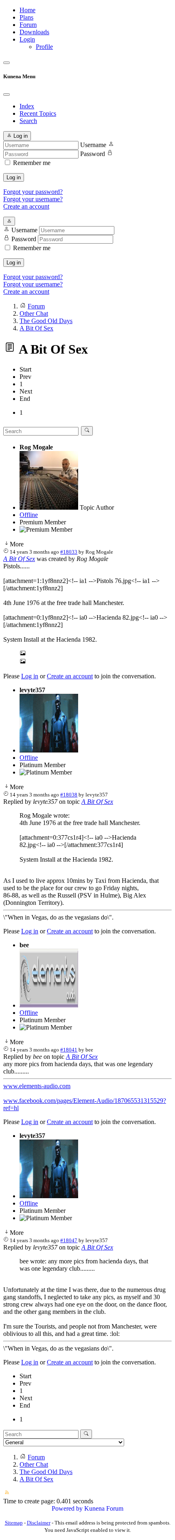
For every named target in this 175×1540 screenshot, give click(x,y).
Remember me (31, 162)
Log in (14, 177)
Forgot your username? (33, 199)
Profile (44, 46)
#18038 (68, 795)
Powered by (67, 1508)
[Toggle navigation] (6, 63)
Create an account (26, 206)
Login (27, 39)
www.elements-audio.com (36, 1085)
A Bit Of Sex (19, 558)
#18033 (68, 552)
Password (92, 153)
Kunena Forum (103, 1508)
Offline (29, 514)
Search (28, 120)
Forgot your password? (33, 191)
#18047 (68, 1240)
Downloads (34, 32)
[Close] (6, 94)
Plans (26, 17)
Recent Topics (38, 113)
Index (27, 106)
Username (93, 144)
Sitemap (14, 1523)
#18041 (68, 1050)
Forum (28, 24)
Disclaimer (38, 1523)
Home (27, 10)
